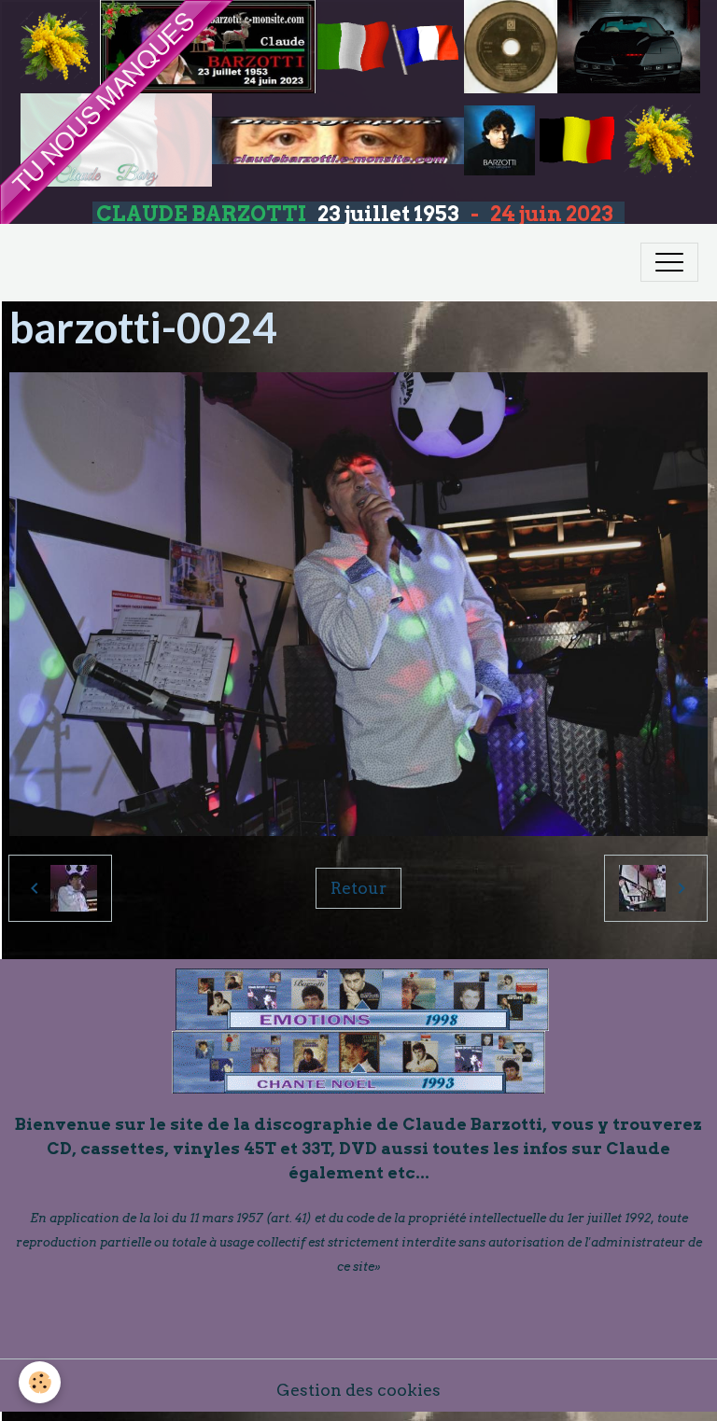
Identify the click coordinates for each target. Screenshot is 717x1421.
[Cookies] (40, 1382)
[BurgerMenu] (669, 262)
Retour (358, 888)
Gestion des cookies (358, 1390)
